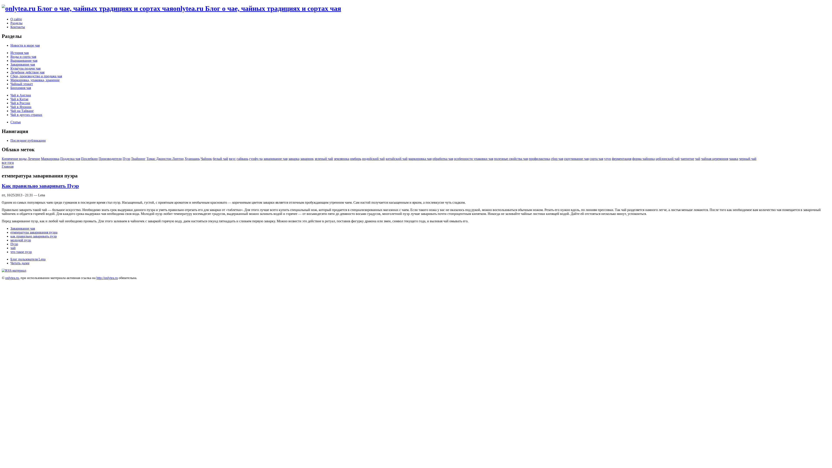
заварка (293, 159)
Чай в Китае (19, 99)
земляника (341, 159)
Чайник (206, 159)
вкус (232, 159)
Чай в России (20, 103)
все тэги (8, 162)
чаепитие (687, 159)
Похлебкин (89, 159)
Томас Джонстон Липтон (165, 159)
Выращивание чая (23, 60)
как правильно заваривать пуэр (33, 236)
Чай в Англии (20, 95)
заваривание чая (275, 159)
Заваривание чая (22, 64)
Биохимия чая (20, 88)
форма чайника (643, 159)
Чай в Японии (20, 107)
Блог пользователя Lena (28, 259)
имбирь (355, 159)
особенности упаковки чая (473, 159)
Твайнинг (138, 159)
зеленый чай (324, 159)
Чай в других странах (26, 115)
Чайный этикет (21, 84)
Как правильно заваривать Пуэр (40, 186)
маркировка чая (420, 159)
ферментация (621, 159)
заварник (307, 159)
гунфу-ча (256, 159)
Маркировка (50, 159)
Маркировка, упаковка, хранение (35, 80)
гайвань (242, 159)
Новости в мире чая (25, 45)
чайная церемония (714, 159)
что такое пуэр (21, 252)
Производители (110, 159)
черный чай (747, 159)
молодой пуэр (20, 240)
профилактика (539, 159)
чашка (733, 159)
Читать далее (19, 263)
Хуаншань (192, 159)
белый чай (220, 159)
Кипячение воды (14, 159)
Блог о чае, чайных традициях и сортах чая (257, 8)
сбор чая (557, 159)
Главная (7, 166)
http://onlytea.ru (107, 278)
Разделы (16, 23)
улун (607, 159)
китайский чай (397, 159)
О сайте (16, 19)
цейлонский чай (668, 159)
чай (697, 159)
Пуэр (126, 159)
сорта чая (596, 159)
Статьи (15, 122)
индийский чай (373, 159)
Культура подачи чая (25, 68)
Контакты (17, 27)
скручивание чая (576, 159)
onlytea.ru (12, 278)
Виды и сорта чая (23, 56)
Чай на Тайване (22, 111)
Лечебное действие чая (27, 72)
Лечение (34, 159)
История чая (19, 53)
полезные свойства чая (511, 159)
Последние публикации (28, 140)
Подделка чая (70, 159)
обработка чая (442, 159)
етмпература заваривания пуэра (33, 232)
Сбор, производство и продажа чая (36, 76)
